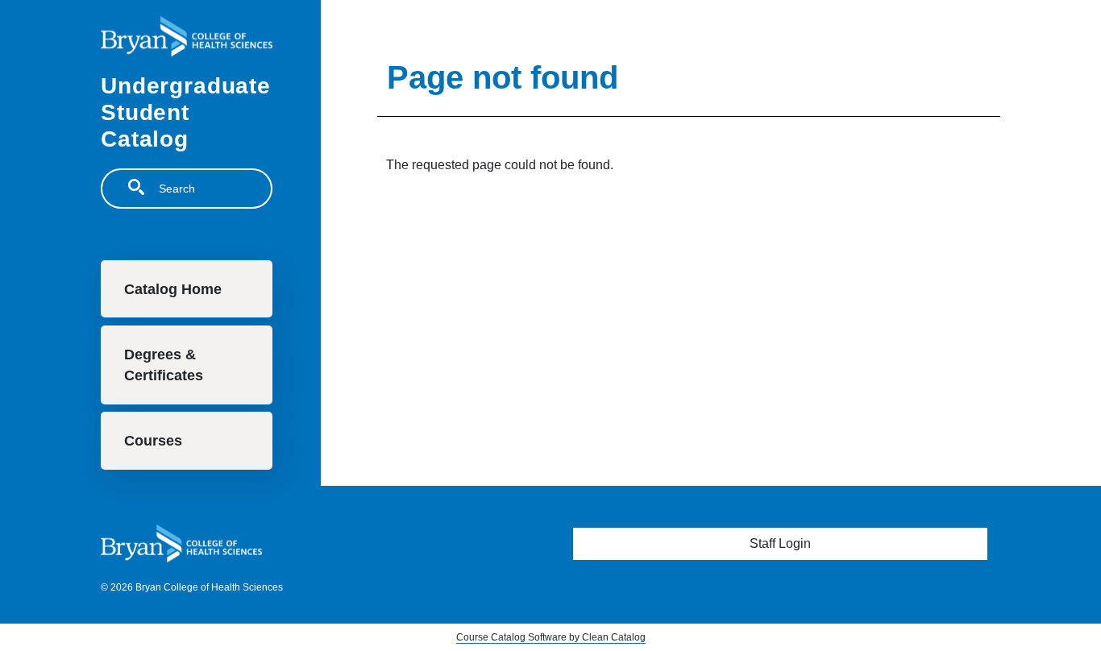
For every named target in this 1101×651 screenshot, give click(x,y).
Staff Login (780, 543)
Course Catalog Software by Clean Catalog (551, 637)
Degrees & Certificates (163, 365)
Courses (153, 441)
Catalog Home (173, 289)
